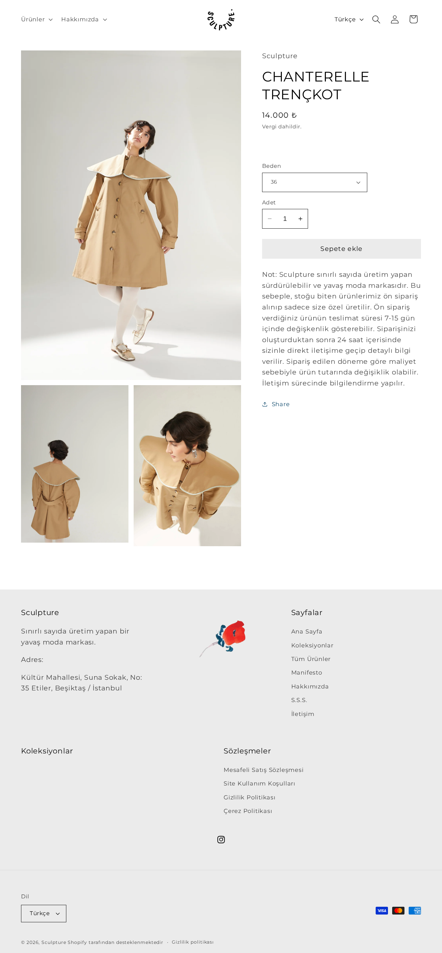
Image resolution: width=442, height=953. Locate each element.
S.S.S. (299, 700)
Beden (271, 166)
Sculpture (53, 943)
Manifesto (306, 673)
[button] (36, 19)
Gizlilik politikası (193, 942)
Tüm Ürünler (311, 659)
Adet (269, 202)
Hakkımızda (310, 686)
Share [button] (281, 404)
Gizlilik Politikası (250, 797)
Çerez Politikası (248, 811)
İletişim (303, 714)
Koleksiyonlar (312, 645)
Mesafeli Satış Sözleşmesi (264, 770)
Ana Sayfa (307, 631)
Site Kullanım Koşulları (259, 783)
